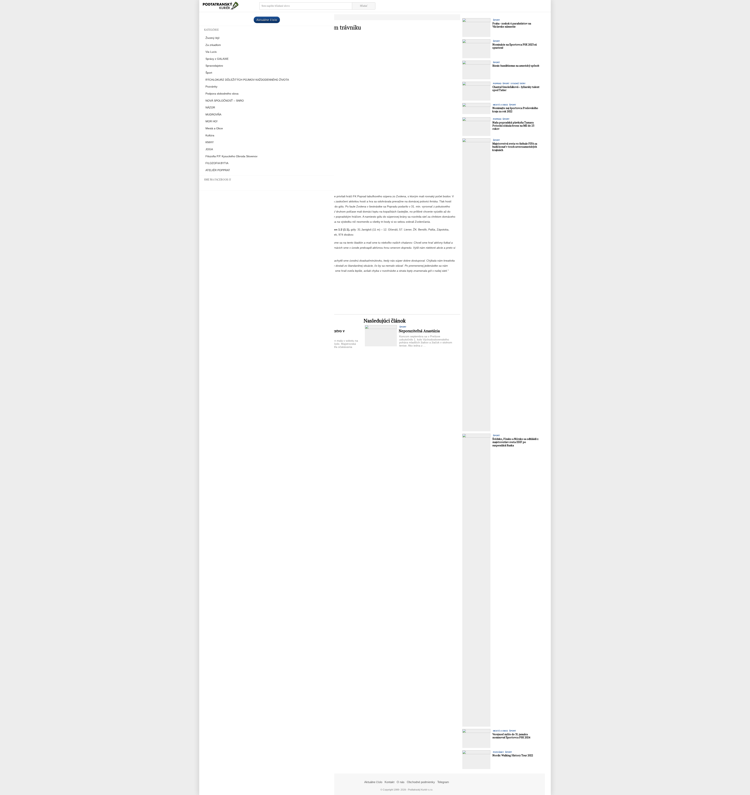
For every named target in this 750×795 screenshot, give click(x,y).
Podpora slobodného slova (221, 93)
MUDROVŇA (213, 114)
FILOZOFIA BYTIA (216, 163)
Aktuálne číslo (266, 19)
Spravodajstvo (214, 65)
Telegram (443, 782)
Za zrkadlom (213, 45)
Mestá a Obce (214, 128)
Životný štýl (212, 38)
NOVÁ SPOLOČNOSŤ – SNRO (224, 100)
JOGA (209, 149)
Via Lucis (211, 51)
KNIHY (209, 142)
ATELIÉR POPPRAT (217, 170)
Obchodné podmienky (421, 782)
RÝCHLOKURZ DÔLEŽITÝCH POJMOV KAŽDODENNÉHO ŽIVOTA (247, 79)
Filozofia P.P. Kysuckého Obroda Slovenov (231, 156)
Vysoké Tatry (518, 83)
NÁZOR (210, 107)
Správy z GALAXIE (217, 58)
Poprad (497, 83)
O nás (400, 782)
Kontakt (389, 782)
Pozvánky (211, 86)
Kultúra (209, 135)
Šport (208, 72)
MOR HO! (211, 121)
